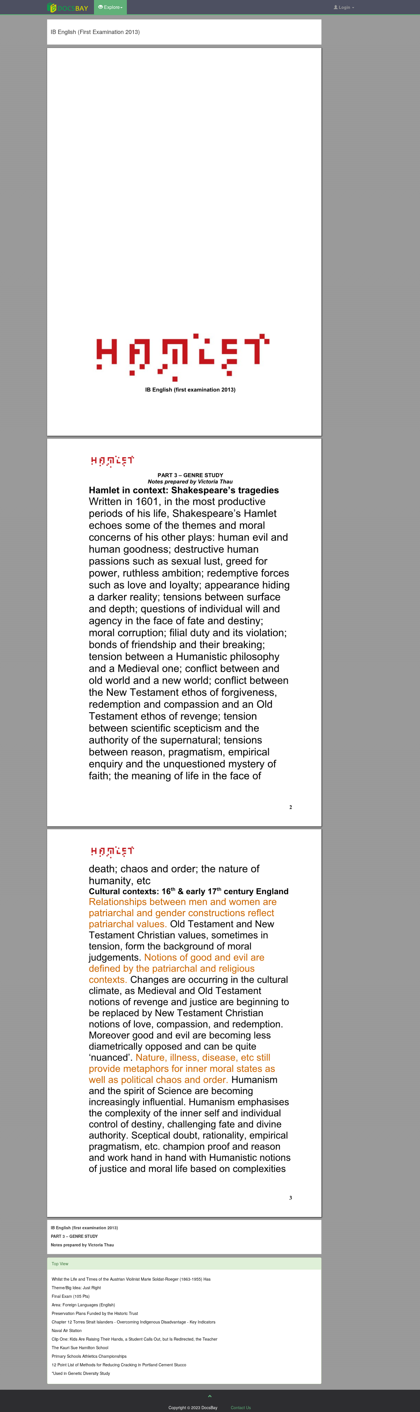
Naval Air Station (67, 1330)
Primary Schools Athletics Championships (89, 1356)
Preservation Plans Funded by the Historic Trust (95, 1313)
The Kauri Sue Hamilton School (80, 1347)
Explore (111, 7)
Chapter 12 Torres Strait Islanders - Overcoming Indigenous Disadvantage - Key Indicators (133, 1322)
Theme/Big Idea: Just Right (76, 1287)
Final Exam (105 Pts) (71, 1296)
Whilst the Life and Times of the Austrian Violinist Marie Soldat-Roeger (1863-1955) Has (131, 1279)
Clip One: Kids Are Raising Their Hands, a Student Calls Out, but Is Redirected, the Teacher (134, 1339)
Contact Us (241, 1407)
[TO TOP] (210, 1396)
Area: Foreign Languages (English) (83, 1304)
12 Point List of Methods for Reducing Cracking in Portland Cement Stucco (119, 1364)
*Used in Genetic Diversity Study (81, 1373)
